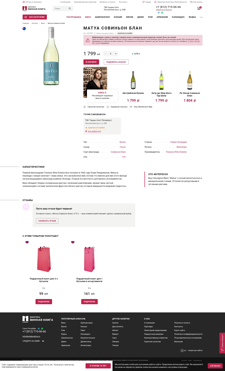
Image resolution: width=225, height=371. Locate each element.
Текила (115, 345)
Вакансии (178, 341)
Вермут (115, 334)
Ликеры (115, 341)
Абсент (115, 330)
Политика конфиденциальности (188, 334)
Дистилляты (117, 326)
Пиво (83, 330)
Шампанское (102, 17)
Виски (129, 17)
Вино (88, 17)
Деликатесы (86, 341)
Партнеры (148, 326)
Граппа (115, 323)
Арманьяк (162, 17)
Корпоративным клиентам (85, 2)
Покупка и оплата (182, 323)
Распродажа (74, 17)
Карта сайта (179, 330)
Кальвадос (178, 17)
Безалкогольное (88, 338)
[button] (222, 343)
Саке (114, 338)
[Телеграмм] (158, 13)
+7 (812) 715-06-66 (167, 7)
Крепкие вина (87, 323)
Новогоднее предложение (155, 330)
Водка (192, 17)
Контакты (123, 2)
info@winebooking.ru (31, 336)
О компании (65, 2)
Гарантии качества (152, 341)
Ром (150, 17)
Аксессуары (86, 345)
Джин (140, 17)
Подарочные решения (153, 334)
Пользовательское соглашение (188, 338)
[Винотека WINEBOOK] (33, 8)
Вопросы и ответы (107, 2)
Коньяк (118, 17)
